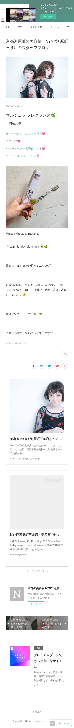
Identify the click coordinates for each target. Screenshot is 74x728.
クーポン (55, 26)
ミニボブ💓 (13, 141)
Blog (6, 26)
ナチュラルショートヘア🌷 (23, 156)
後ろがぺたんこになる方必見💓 (25, 133)
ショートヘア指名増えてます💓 (25, 148)
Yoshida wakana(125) (16, 343)
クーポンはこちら (37, 570)
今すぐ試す (48, 16)
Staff (19, 26)
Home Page (35, 26)
